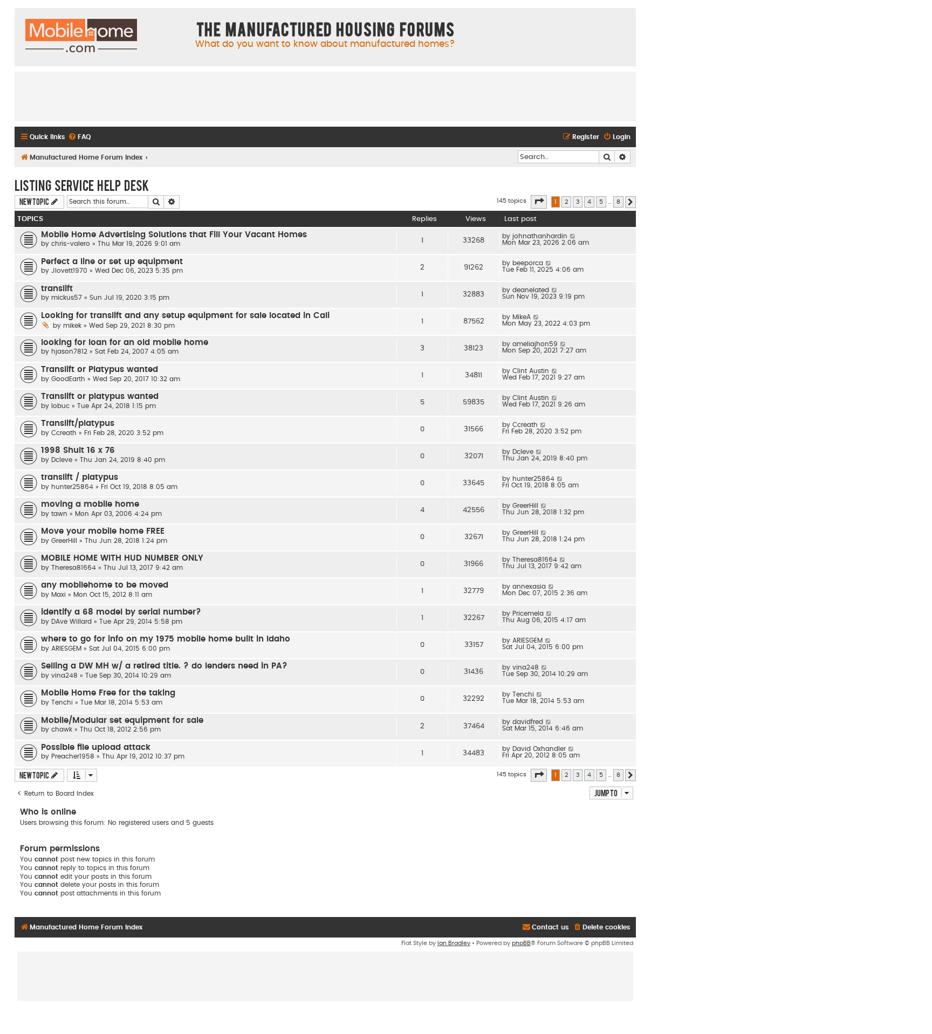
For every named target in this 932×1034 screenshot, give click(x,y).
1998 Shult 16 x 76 (78, 450)
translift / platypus (79, 477)
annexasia (529, 586)
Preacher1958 (72, 756)
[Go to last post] (573, 236)
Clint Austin (530, 371)
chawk (61, 729)
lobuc (60, 406)
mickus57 (66, 297)
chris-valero (70, 243)
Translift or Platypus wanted (99, 370)
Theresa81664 (73, 567)
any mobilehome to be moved (104, 585)
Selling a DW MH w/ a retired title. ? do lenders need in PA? (164, 666)
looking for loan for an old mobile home (124, 343)
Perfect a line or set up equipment (112, 262)
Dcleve (61, 460)
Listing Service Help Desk (82, 185)
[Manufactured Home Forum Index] (81, 36)
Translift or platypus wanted (100, 396)
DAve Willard (71, 621)
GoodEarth (68, 379)
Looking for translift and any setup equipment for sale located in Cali (185, 316)
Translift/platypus (77, 423)
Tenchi (62, 702)
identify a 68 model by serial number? (121, 612)
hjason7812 (69, 351)
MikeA (521, 317)
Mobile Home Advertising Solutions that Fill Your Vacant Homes (174, 235)
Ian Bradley (453, 943)
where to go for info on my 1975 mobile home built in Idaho (165, 639)
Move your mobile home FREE (103, 531)
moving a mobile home (90, 504)
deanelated (530, 290)
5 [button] (601, 202)
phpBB (521, 943)
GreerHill (525, 505)
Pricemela (528, 613)
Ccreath (64, 433)
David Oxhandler (539, 749)
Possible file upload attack (95, 747)
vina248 (64, 675)
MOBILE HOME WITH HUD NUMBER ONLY (122, 558)
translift (57, 289)
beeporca (527, 263)
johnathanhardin (539, 236)
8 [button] (618, 202)
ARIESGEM (66, 648)
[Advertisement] (325, 96)
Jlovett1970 (69, 270)
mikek (72, 325)
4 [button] (589, 202)
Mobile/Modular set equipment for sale (122, 720)
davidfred (527, 722)
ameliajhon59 (535, 344)
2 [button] (566, 202)
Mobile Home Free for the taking (108, 693)
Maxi (58, 594)
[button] (539, 201)
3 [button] (577, 202)
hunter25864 (72, 487)
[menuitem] (79, 137)
